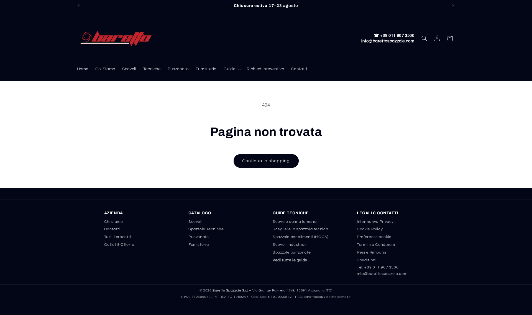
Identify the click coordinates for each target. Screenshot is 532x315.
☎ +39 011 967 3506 (394, 35)
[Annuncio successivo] (453, 5)
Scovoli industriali (289, 245)
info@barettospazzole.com (387, 41)
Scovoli (195, 222)
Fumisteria (198, 245)
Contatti (112, 229)
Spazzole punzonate (292, 252)
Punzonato (198, 237)
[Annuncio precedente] (79, 5)
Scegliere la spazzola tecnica (300, 229)
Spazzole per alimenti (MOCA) (300, 237)
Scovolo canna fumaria (294, 222)
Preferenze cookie (374, 237)
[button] (231, 69)
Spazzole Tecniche (206, 229)
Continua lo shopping (266, 161)
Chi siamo (113, 222)
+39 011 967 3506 (381, 267)
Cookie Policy (370, 229)
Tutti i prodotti (117, 237)
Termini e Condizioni (376, 245)
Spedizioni (366, 260)
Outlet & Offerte (119, 245)
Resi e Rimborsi (371, 252)
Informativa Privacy (375, 222)
